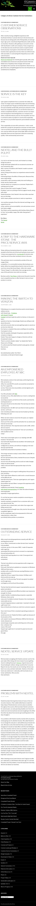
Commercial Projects (6, 845)
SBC (16, 394)
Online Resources (5, 871)
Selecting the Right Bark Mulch (9, 816)
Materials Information (6, 869)
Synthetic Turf (4, 883)
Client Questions (5, 839)
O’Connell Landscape (6, 777)
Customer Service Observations (14, 26)
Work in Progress (5, 886)
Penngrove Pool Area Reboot (8, 798)
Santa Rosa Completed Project (9, 795)
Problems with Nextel (17, 693)
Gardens (3, 863)
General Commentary (6, 866)
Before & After (4, 836)
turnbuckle (20, 254)
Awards (3, 833)
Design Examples (5, 854)
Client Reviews (5, 91)
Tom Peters (13, 276)
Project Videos (5, 877)
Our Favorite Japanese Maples (8, 807)
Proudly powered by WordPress (8, 904)
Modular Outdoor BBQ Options (9, 810)
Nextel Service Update (17, 651)
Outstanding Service (16, 531)
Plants (2, 874)
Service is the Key (13, 94)
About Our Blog (5, 782)
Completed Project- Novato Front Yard (11, 822)
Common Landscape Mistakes (8, 848)
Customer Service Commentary (9, 22)
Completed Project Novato (8, 801)
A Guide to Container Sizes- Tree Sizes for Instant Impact (15, 804)
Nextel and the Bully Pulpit (16, 151)
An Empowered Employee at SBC (12, 371)
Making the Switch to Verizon (17, 300)
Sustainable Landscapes (7, 880)
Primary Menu (34, 9)
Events (2, 860)
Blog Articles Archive (6, 785)
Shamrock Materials (6, 59)
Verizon (19, 663)
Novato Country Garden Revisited (9, 819)
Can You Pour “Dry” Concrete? (9, 813)
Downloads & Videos (6, 857)
